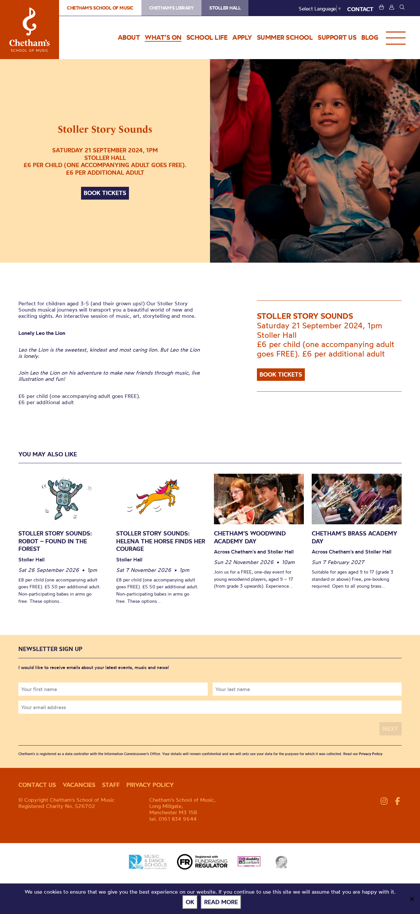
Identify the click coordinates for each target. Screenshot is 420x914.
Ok (190, 902)
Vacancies (79, 785)
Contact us (37, 785)
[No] (412, 899)
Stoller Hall (225, 8)
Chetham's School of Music (29, 29)
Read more (221, 902)
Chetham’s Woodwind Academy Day (250, 537)
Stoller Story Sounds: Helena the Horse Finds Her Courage (160, 541)
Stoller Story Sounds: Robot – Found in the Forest (55, 541)
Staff (111, 785)
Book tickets (105, 193)
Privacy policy (150, 785)
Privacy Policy (370, 753)
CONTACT (360, 9)
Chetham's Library (171, 8)
